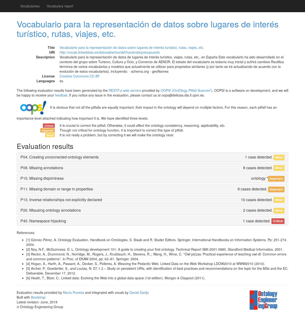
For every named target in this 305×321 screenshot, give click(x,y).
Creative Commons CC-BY (80, 76)
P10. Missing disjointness (42, 178)
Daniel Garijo (139, 292)
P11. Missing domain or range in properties (56, 189)
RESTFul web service (125, 90)
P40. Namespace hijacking (43, 221)
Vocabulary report (60, 6)
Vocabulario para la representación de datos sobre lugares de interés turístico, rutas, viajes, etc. (148, 28)
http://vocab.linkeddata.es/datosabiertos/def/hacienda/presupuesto (110, 52)
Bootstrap (38, 297)
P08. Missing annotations (41, 167)
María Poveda (73, 292)
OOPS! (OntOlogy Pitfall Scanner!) (186, 90)
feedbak (61, 95)
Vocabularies (30, 6)
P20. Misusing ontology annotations (50, 210)
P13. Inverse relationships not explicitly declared (61, 199)
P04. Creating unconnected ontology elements (59, 157)
